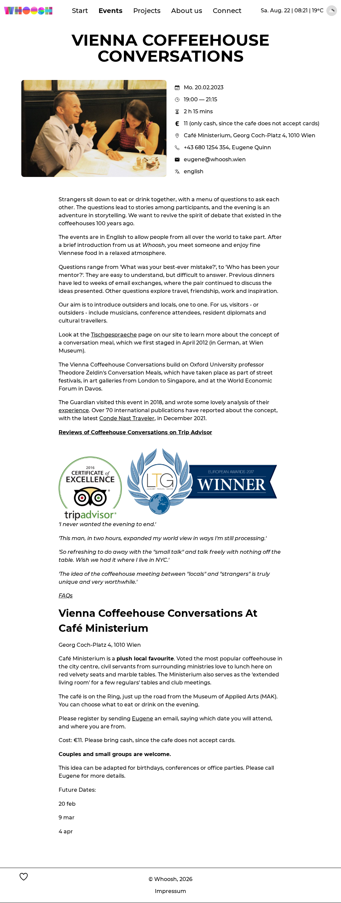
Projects (147, 11)
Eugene (142, 718)
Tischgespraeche (114, 335)
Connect (227, 11)
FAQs (66, 595)
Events (111, 11)
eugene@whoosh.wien (215, 159)
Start (80, 11)
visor (205, 432)
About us (186, 11)
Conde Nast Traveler (127, 418)
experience (74, 410)
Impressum (170, 891)
